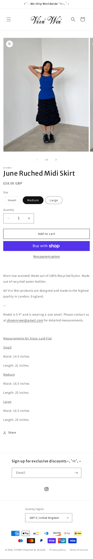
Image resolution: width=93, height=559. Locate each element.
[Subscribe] (76, 473)
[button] (8, 19)
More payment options (46, 256)
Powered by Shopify (34, 549)
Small (14, 201)
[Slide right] (56, 159)
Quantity (8, 210)
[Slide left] (37, 159)
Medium (33, 200)
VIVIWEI (18, 549)
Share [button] (12, 432)
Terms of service (79, 549)
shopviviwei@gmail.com (25, 320)
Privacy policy (58, 549)
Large (54, 200)
